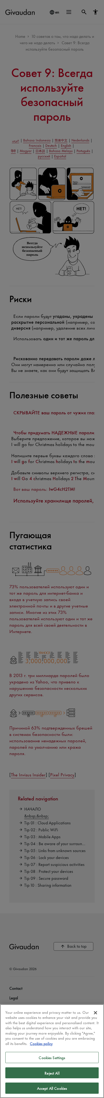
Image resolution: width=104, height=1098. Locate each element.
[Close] (95, 1013)
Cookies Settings (52, 1057)
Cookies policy (41, 1043)
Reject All (52, 1073)
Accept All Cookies (52, 1088)
